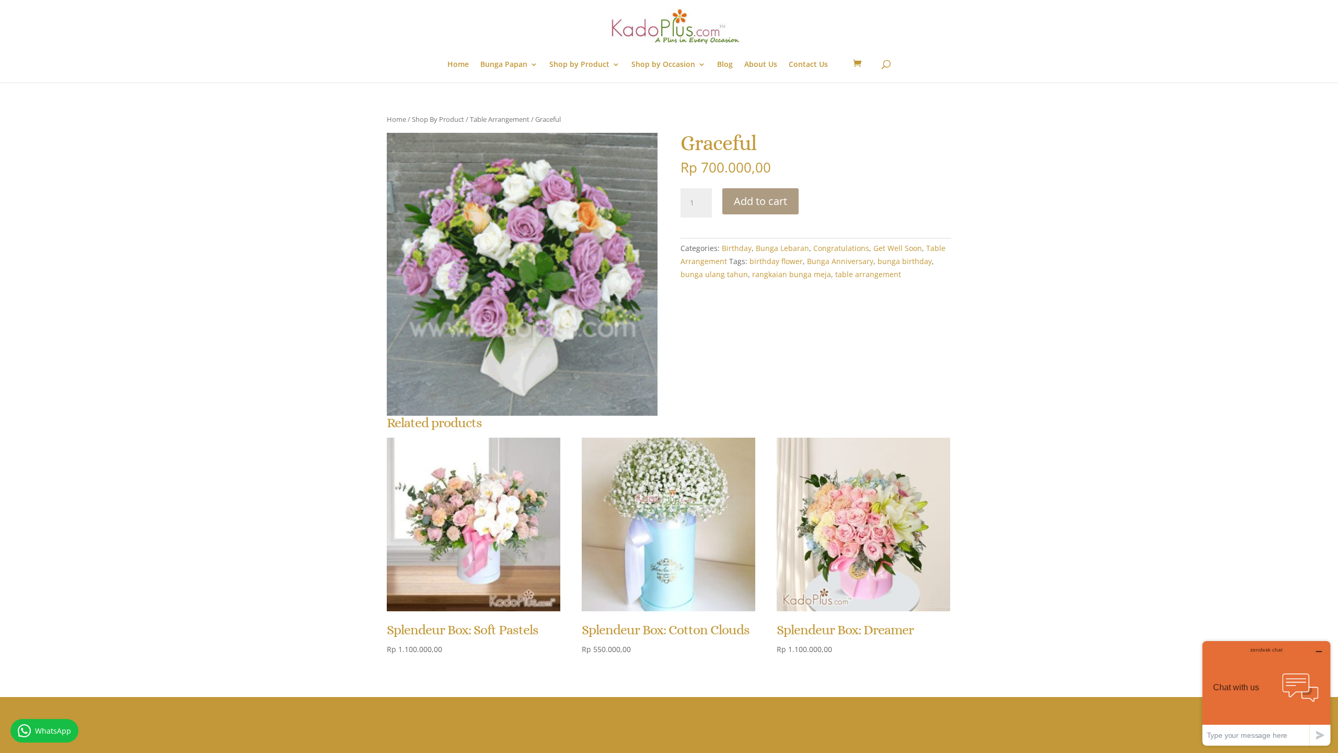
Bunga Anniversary (840, 261)
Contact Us (808, 65)
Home (458, 65)
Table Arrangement (499, 119)
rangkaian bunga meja (791, 274)
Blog (725, 65)
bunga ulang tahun (714, 274)
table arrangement (868, 274)
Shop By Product (438, 119)
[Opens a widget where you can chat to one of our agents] (1266, 693)
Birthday (737, 248)
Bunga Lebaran (782, 248)
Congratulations (841, 248)
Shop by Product (579, 65)
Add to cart (760, 201)
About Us (760, 65)
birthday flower (776, 261)
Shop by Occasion (663, 65)
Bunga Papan (503, 65)
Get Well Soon (897, 248)
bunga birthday (905, 261)
